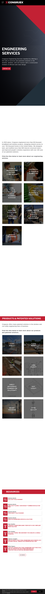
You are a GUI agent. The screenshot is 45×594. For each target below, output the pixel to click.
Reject (40, 591)
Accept (34, 591)
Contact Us (6, 68)
